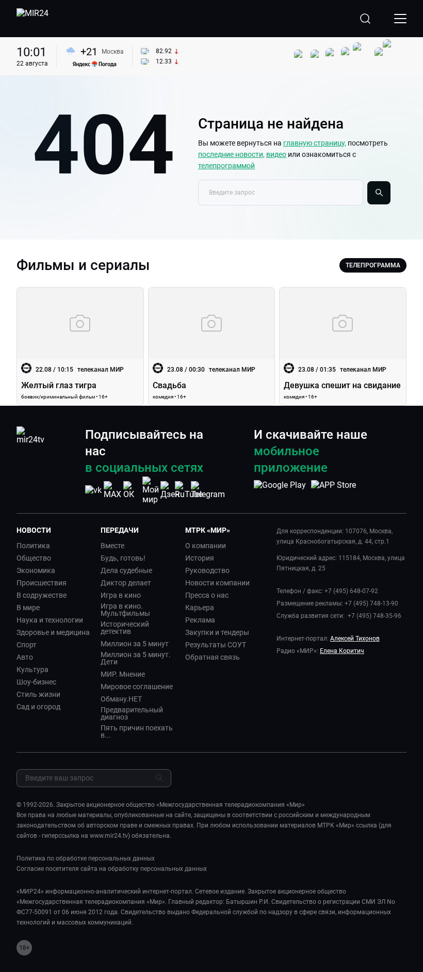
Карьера (199, 607)
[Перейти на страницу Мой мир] (150, 490)
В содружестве (42, 595)
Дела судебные (126, 570)
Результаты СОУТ (215, 644)
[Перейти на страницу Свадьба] (212, 346)
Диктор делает (126, 582)
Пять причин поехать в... (137, 731)
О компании (205, 545)
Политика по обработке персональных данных (86, 858)
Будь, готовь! (123, 558)
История (199, 558)
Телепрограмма (373, 265)
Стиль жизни (38, 694)
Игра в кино (121, 595)
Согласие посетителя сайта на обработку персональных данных (112, 868)
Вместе (112, 545)
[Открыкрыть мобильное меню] (400, 18)
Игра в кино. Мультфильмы (125, 609)
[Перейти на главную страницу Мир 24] (32, 18)
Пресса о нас (207, 595)
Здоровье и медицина (53, 632)
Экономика (36, 570)
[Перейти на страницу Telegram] (208, 490)
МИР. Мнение (123, 674)
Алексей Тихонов (355, 638)
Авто (25, 657)
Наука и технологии (50, 620)
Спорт (27, 644)
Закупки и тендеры (217, 632)
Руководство (207, 570)
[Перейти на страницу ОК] (131, 490)
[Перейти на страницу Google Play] (280, 490)
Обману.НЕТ (121, 699)
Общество (34, 558)
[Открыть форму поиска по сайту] (365, 18)
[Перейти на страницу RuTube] (189, 490)
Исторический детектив (125, 627)
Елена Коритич (342, 651)
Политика (33, 545)
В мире (28, 607)
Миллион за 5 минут (135, 643)
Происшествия (42, 582)
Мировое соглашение (137, 686)
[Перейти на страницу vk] (93, 490)
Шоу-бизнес (36, 682)
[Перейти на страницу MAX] (112, 490)
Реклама (200, 620)
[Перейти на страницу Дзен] (170, 490)
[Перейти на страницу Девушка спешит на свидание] (343, 346)
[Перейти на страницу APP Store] (333, 490)
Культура (32, 669)
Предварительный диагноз (132, 713)
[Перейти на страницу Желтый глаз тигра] (80, 346)
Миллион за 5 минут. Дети (136, 658)
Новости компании (217, 582)
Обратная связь (212, 657)
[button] (54, 530)
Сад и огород (38, 706)
